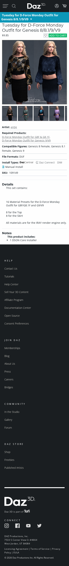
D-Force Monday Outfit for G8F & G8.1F (25, 137)
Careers (8, 379)
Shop (7, 452)
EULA (16, 552)
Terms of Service (40, 548)
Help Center (11, 284)
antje (14, 127)
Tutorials (9, 276)
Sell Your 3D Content (16, 292)
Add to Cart (57, 35)
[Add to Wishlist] (46, 35)
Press (7, 371)
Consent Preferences (16, 323)
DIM (59, 162)
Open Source (12, 315)
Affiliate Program (13, 300)
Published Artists (14, 467)
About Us (9, 363)
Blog (6, 356)
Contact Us (10, 268)
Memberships (12, 348)
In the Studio (11, 412)
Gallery (8, 419)
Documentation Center (17, 307)
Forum (8, 427)
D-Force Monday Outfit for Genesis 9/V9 (26, 140)
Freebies (9, 460)
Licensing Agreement (16, 548)
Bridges (8, 387)
